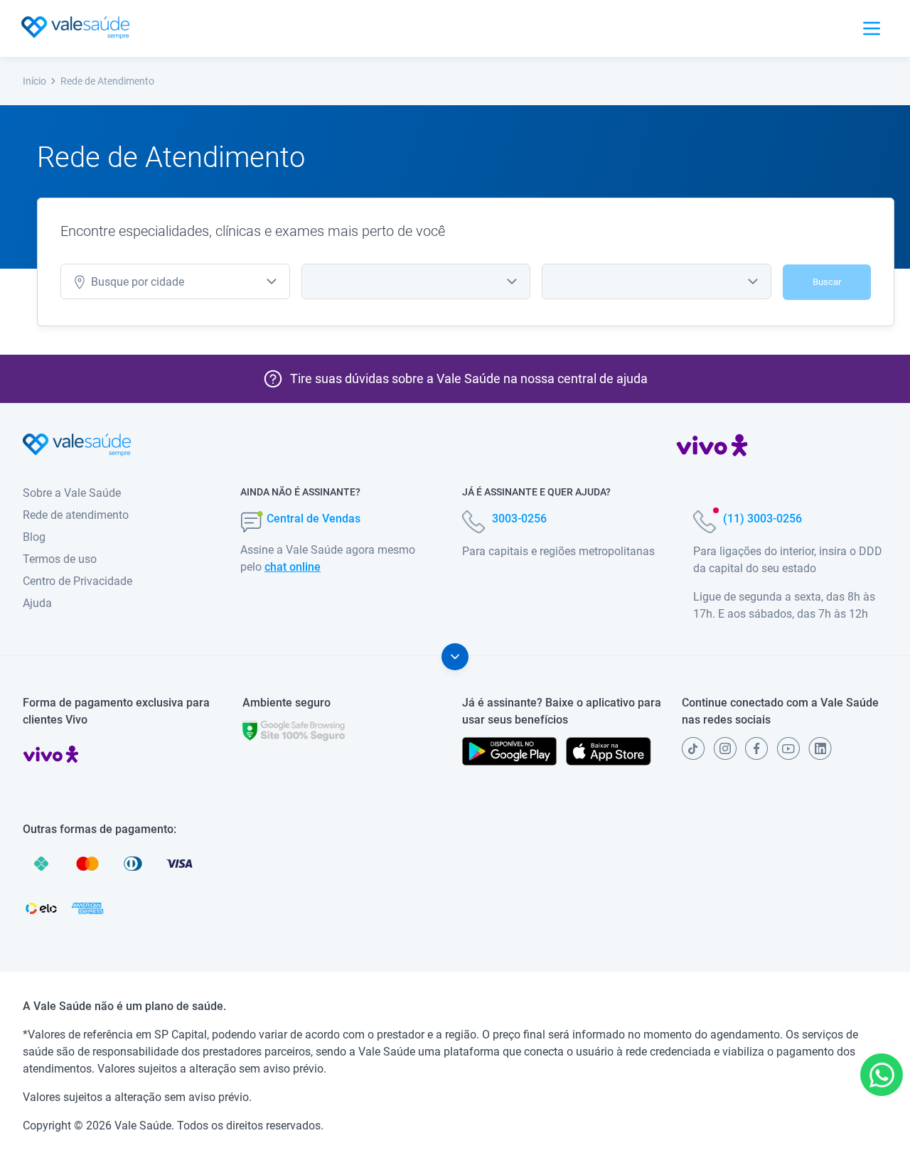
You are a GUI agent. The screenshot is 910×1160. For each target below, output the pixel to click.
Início (34, 81)
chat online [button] (292, 567)
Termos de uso (60, 559)
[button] (881, 1074)
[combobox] (175, 281)
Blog (34, 537)
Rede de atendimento (76, 515)
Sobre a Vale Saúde (72, 493)
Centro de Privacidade (77, 581)
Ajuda (37, 603)
